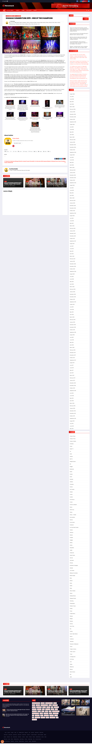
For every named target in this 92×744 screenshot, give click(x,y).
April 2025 (72, 134)
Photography (72, 603)
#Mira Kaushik (43, 22)
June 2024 (72, 159)
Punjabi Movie (72, 613)
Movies (71, 580)
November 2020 (73, 266)
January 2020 (72, 291)
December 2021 (73, 233)
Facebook (72, 524)
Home (6, 732)
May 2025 (72, 132)
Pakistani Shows (73, 598)
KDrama (71, 562)
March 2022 (72, 225)
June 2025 (72, 129)
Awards (71, 456)
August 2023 (72, 185)
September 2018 (73, 332)
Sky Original (37, 715)
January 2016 (72, 408)
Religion (71, 618)
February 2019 (72, 319)
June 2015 (72, 426)
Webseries (72, 666)
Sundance (72, 638)
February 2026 (72, 109)
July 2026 (72, 96)
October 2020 (72, 268)
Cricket (71, 502)
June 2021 (72, 248)
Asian (71, 453)
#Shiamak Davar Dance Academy (22, 24)
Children (71, 481)
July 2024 (72, 157)
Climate (17, 10)
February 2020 (72, 289)
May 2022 (72, 223)
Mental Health (72, 575)
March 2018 (72, 347)
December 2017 (73, 352)
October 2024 (72, 149)
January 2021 (72, 261)
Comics (71, 494)
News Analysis (72, 590)
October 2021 (72, 238)
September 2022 (73, 213)
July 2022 (72, 218)
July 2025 (72, 126)
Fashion (71, 529)
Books (71, 471)
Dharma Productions (44, 705)
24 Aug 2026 (7, 693)
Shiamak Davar (55, 713)
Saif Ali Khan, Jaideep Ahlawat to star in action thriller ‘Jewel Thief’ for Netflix (78, 57)
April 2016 (72, 400)
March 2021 (72, 256)
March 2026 (72, 106)
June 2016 (72, 395)
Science (71, 623)
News (5, 181)
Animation (72, 443)
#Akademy (24, 22)
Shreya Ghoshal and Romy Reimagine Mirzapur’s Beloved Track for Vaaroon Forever (34, 184)
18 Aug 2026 (51, 693)
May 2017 (72, 370)
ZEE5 (71, 676)
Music (71, 583)
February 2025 (72, 139)
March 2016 (72, 403)
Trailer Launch (72, 651)
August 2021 (72, 243)
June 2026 (72, 99)
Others (71, 593)
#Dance (28, 22)
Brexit (71, 476)
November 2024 (73, 147)
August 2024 (72, 154)
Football (71, 537)
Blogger (71, 466)
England (34, 707)
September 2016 (73, 390)
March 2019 (72, 317)
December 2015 (73, 410)
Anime (71, 446)
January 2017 (72, 380)
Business (71, 479)
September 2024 (73, 152)
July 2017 (72, 365)
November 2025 (73, 116)
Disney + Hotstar (73, 514)
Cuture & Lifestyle (40, 734)
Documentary (72, 517)
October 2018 (72, 329)
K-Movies (30, 736)
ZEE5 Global (34, 719)
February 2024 (72, 170)
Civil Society (28, 10)
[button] (10, 106)
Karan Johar (48, 709)
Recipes (71, 616)
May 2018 (72, 342)
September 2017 (73, 360)
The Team (16, 741)
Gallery (71, 542)
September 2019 (73, 301)
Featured (71, 532)
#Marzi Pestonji (37, 22)
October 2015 (72, 415)
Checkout (32, 732)
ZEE (70, 674)
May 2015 (71, 428)
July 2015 (71, 423)
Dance (71, 507)
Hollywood (72, 552)
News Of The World (35, 713)
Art (70, 451)
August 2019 (72, 304)
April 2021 (72, 253)
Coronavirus (72, 499)
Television (72, 641)
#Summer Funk (37, 24)
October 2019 (72, 299)
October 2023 (72, 180)
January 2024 (72, 172)
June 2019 (72, 309)
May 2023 (72, 192)
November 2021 (73, 235)
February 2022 (72, 228)
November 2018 (73, 327)
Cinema (71, 486)
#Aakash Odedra (19, 22)
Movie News (34, 711)
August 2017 (72, 362)
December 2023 (73, 175)
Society (35, 10)
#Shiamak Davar (12, 24)
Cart (29, 732)
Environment (72, 522)
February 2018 (72, 350)
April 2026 (72, 104)
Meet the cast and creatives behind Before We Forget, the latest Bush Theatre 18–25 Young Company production (78, 38)
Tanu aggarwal (72, 74)
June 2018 (72, 339)
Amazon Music (72, 436)
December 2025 (73, 114)
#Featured (32, 22)
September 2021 (73, 241)
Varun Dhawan (37, 717)
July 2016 (72, 393)
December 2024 (73, 144)
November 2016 (73, 385)
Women (71, 669)
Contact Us (28, 734)
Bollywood (72, 469)
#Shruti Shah (31, 24)
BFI (70, 464)
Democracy (72, 509)
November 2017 (73, 355)
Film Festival (56, 707)
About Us (8, 732)
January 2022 (72, 230)
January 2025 (72, 142)
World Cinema (72, 671)
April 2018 (72, 344)
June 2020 (72, 279)
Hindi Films (34, 709)
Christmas (72, 484)
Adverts (12, 732)
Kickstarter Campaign (74, 565)
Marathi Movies (38, 736)
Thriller (56, 715)
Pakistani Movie (73, 595)
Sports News (46, 715)
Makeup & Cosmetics (74, 573)
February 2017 (72, 377)
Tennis (71, 646)
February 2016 (72, 405)
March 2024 (72, 167)
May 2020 (72, 281)
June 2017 (72, 367)
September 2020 (73, 271)
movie (56, 709)
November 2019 (73, 296)
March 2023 (72, 197)
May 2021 (71, 251)
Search (71, 15)
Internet (71, 557)
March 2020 (72, 286)
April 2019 (72, 314)
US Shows (72, 659)
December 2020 (73, 263)
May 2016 (72, 398)
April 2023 (72, 195)
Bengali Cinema (73, 461)
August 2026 (72, 94)
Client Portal (37, 732)
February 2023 (72, 200)
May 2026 (72, 101)
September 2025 (73, 121)
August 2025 (72, 124)
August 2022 (72, 215)
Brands (71, 474)
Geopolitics (72, 547)
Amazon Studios (73, 441)
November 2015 (73, 413)
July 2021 (71, 246)
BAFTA (71, 458)
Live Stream (72, 570)
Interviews (72, 560)
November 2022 (73, 208)
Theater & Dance (73, 649)
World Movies (34, 741)
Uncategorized (72, 656)
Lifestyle (71, 567)
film (52, 707)
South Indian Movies (74, 633)
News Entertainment (56, 711)
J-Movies (23, 736)
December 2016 (73, 382)
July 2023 (72, 187)
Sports (71, 636)
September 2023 (73, 182)
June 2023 (72, 190)
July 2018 (72, 337)
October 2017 (72, 357)
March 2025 (72, 137)
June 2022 (72, 220)
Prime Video (46, 713)
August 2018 (72, 334)
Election (71, 519)
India (43, 709)
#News (47, 22)
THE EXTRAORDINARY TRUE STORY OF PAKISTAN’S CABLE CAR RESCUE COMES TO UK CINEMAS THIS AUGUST (78, 42)
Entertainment (39, 707)
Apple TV (71, 448)
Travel (71, 654)
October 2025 (72, 119)
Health (71, 550)
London (52, 709)
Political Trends (10, 10)
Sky (70, 628)
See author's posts (17, 143)
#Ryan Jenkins (57, 22)
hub (11, 736)
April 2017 (72, 372)
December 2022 (73, 205)
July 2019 (72, 306)
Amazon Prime (72, 438)
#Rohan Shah (51, 22)
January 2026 (72, 111)
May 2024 (72, 162)
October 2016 (72, 388)
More (71, 578)
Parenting (71, 600)
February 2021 (72, 258)
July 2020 (72, 276)
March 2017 (72, 375)
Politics (71, 608)
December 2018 (73, 324)
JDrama (27, 736)
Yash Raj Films (52, 717)
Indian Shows (72, 555)
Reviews (71, 621)
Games (71, 545)
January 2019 (72, 322)
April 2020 (72, 284)
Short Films (72, 626)
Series (51, 713)
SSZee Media (12, 21)
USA (71, 661)
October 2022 (72, 210)
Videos (71, 664)
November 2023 (73, 177)
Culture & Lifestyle (73, 504)
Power (23, 10)
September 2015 (73, 418)
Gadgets (71, 540)
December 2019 (73, 294)
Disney (71, 512)
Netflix (71, 585)
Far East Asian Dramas (74, 527)
